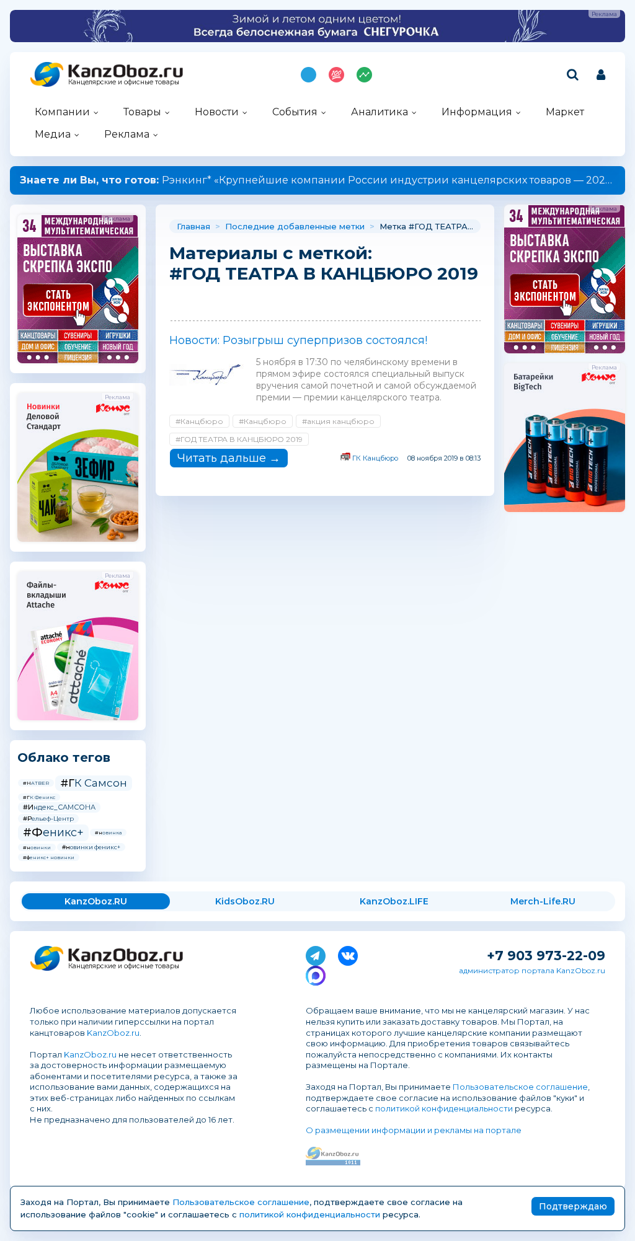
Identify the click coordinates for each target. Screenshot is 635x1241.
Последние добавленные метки (295, 226)
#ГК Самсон (93, 783)
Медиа (53, 134)
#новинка (108, 832)
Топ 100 (336, 74)
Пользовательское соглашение (520, 1087)
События (295, 112)
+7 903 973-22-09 (546, 955)
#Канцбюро (199, 421)
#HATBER (36, 783)
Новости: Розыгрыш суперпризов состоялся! (298, 340)
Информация (477, 112)
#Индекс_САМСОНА (59, 807)
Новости (217, 112)
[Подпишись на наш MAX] (316, 973)
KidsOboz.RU (245, 901)
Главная (193, 226)
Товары (142, 112)
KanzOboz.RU (95, 901)
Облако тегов (63, 757)
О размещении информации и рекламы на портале (414, 1130)
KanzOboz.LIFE (394, 901)
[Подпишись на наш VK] (348, 953)
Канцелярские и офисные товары (123, 82)
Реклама (126, 134)
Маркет (565, 112)
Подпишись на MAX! (308, 74)
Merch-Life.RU (542, 901)
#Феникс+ (53, 832)
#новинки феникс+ (91, 847)
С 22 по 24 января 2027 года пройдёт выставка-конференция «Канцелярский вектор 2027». (317, 180)
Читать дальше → (228, 458)
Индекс (364, 74)
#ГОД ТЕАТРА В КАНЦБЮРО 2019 (239, 439)
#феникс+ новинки (48, 857)
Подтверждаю (573, 1206)
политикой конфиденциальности (444, 1108)
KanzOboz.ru (113, 1033)
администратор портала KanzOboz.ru (532, 970)
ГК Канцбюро (375, 458)
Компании (62, 112)
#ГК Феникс (39, 797)
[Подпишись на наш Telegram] (316, 953)
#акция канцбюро (338, 421)
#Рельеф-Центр (48, 819)
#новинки (37, 847)
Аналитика (379, 112)
